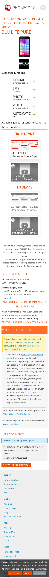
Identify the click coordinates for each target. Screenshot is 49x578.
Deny (27, 573)
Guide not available (24, 172)
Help (6, 492)
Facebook (8, 516)
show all (7, 298)
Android (7, 527)
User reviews (10, 508)
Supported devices (12, 484)
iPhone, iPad (9, 532)
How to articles (11, 479)
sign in (31, 440)
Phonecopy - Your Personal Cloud (20, 7)
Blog (6, 512)
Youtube (17, 516)
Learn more (41, 569)
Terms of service (11, 551)
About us (8, 503)
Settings (39, 573)
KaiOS (6, 540)
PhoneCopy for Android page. (16, 413)
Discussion (9, 488)
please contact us (10, 424)
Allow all (15, 573)
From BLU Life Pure (24, 148)
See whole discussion (16, 465)
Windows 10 (9, 536)
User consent (10, 556)
